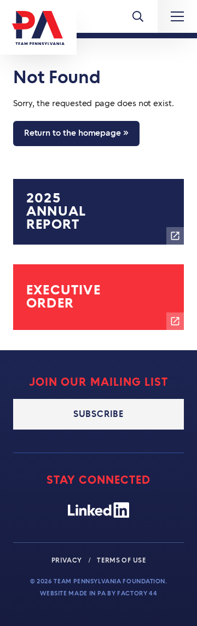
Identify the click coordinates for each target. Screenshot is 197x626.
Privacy (67, 560)
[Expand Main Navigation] (177, 16)
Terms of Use (121, 560)
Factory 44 (137, 593)
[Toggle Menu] (138, 16)
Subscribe (98, 414)
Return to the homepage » (76, 133)
